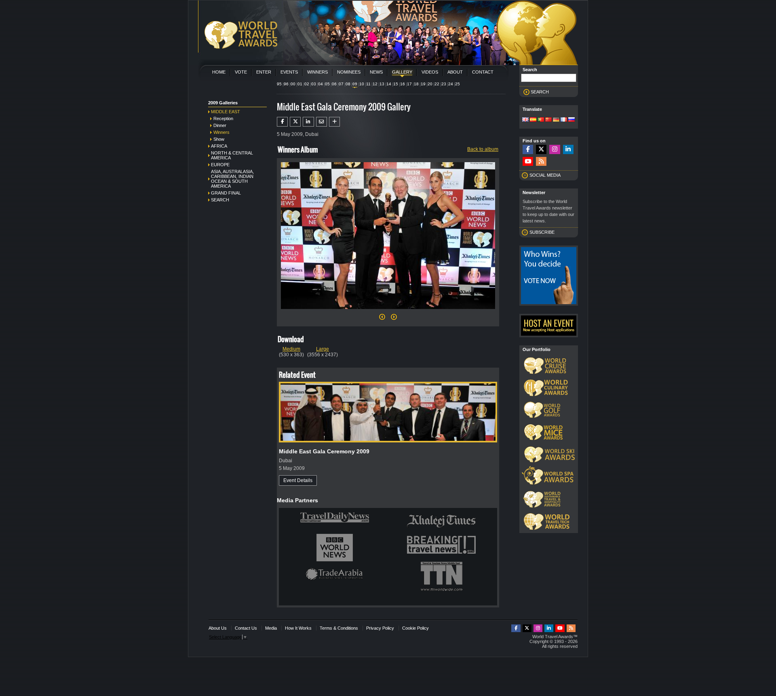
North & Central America (232, 155)
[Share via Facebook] (282, 121)
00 (293, 84)
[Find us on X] (541, 149)
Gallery (402, 72)
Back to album (482, 149)
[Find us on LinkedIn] (568, 149)
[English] (525, 120)
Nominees (349, 72)
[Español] (533, 120)
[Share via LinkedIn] (308, 121)
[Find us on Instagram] (554, 149)
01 (299, 84)
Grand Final (226, 192)
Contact (482, 72)
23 (443, 84)
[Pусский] (571, 120)
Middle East (225, 111)
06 (334, 84)
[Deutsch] (556, 120)
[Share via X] (295, 121)
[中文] (548, 120)
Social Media (545, 175)
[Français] (564, 120)
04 (320, 84)
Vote (241, 72)
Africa (219, 146)
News (376, 72)
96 (286, 84)
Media (271, 628)
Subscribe (542, 232)
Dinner (219, 125)
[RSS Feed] (541, 161)
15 (395, 84)
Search (220, 199)
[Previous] (382, 319)
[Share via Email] (321, 121)
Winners (317, 72)
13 (382, 84)
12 (375, 84)
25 (457, 84)
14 (388, 84)
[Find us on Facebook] (528, 149)
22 (436, 84)
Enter (263, 72)
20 (430, 84)
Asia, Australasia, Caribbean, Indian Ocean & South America (232, 178)
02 (306, 84)
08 (348, 84)
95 (279, 84)
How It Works (298, 628)
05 (327, 84)
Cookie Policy (415, 628)
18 (416, 84)
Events (289, 72)
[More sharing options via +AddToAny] (334, 121)
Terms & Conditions (339, 628)
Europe (220, 164)
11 (368, 84)
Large (322, 349)
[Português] (541, 120)
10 (361, 84)
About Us (218, 628)
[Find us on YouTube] (528, 161)
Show (218, 139)
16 (402, 84)
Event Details (297, 480)
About (455, 72)
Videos (430, 72)
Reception (223, 118)
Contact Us (246, 628)
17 (409, 84)
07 (341, 84)
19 (423, 84)
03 (313, 84)
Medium (291, 349)
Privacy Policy (380, 628)
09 (354, 84)
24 (450, 84)
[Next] (388, 311)
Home (219, 72)
